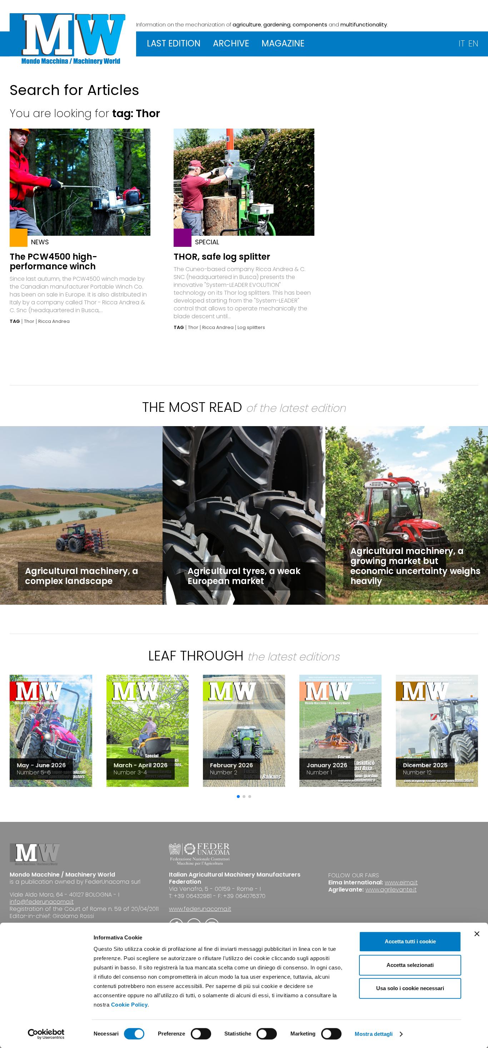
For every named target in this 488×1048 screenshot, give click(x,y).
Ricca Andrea (54, 321)
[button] (238, 796)
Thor (29, 321)
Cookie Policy (129, 1005)
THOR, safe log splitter (222, 257)
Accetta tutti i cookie (410, 941)
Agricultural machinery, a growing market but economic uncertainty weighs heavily (415, 566)
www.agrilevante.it (391, 889)
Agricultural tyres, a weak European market (244, 576)
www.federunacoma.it (200, 909)
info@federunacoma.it (42, 902)
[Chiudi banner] (476, 933)
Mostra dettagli (374, 1034)
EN (473, 43)
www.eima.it (401, 882)
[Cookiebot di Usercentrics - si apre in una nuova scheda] (46, 1034)
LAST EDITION (173, 43)
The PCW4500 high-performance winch (53, 261)
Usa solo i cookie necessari (410, 988)
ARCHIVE (231, 43)
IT (462, 43)
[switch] (201, 1033)
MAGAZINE (283, 43)
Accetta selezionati (410, 965)
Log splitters (251, 327)
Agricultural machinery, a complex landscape (81, 576)
